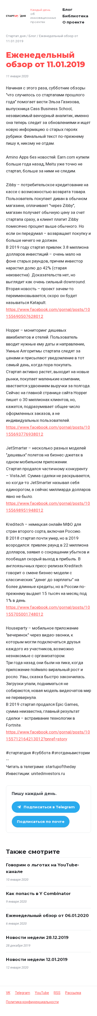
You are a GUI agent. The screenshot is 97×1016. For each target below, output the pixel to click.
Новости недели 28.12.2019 (37, 937)
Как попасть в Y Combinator (38, 893)
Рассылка (73, 993)
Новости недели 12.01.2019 (36, 959)
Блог (67, 9)
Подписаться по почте (40, 821)
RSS (57, 993)
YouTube (42, 993)
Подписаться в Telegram (49, 807)
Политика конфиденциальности (32, 1002)
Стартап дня (16, 36)
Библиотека (75, 16)
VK (8, 993)
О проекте (73, 22)
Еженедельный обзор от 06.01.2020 (47, 915)
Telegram (22, 993)
